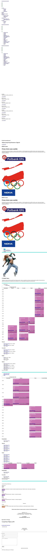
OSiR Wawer (6, 284)
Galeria (3, 12)
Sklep (4, 39)
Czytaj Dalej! (4, 96)
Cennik (5, 9)
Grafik (5, 10)
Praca (4, 65)
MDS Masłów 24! (6, 18)
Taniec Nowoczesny (38, 289)
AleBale (5, 17)
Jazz (29, 326)
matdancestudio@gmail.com (6, 525)
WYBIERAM (4, 144)
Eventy (3, 14)
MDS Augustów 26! (7, 19)
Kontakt (3, 20)
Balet (29, 317)
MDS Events (5, 16)
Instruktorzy (5, 11)
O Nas (5, 22)
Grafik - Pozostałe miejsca (7, 250)
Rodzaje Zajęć (6, 32)
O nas (4, 249)
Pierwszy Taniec (6, 15)
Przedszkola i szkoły (5, 13)
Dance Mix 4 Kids (37, 310)
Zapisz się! (3, 489)
